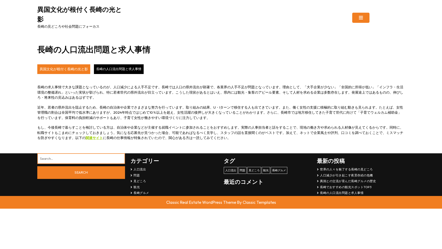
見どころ (140, 181)
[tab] (360, 18)
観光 (137, 187)
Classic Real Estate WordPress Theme (201, 202)
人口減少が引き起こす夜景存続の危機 (346, 175)
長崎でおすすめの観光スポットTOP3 (346, 187)
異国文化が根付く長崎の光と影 (64, 69)
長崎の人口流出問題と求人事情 (341, 193)
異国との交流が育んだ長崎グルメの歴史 (348, 181)
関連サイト (94, 138)
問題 (137, 175)
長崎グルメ (141, 193)
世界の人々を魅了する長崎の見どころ (346, 169)
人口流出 (140, 169)
